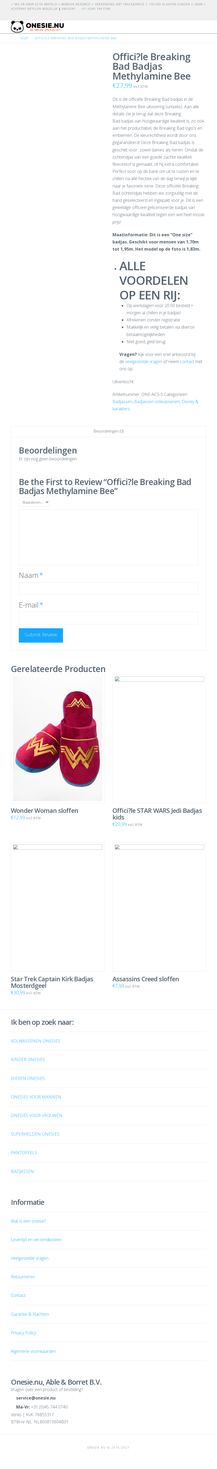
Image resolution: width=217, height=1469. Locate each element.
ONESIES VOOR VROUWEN (36, 1115)
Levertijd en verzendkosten (36, 1240)
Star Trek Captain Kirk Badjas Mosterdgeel (52, 982)
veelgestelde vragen (143, 361)
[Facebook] (196, 15)
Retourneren (23, 1277)
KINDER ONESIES (28, 1059)
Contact (18, 1295)
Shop (24, 38)
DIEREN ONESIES (28, 1078)
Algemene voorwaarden (33, 1351)
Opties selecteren (60, 784)
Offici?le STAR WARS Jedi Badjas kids (157, 813)
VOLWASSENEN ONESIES (35, 1041)
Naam (31, 575)
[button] (203, 28)
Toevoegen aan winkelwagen (60, 953)
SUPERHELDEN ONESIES (35, 1134)
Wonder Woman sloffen (44, 810)
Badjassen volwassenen (157, 401)
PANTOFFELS (24, 1153)
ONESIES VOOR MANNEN (36, 1097)
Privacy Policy (23, 1333)
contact (187, 361)
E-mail (31, 605)
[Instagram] (203, 15)
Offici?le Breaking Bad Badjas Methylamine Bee (76, 38)
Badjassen (122, 401)
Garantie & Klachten (30, 1314)
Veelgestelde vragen (29, 1258)
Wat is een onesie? (28, 1221)
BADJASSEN (22, 1171)
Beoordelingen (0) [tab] (108, 431)
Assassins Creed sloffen (145, 979)
